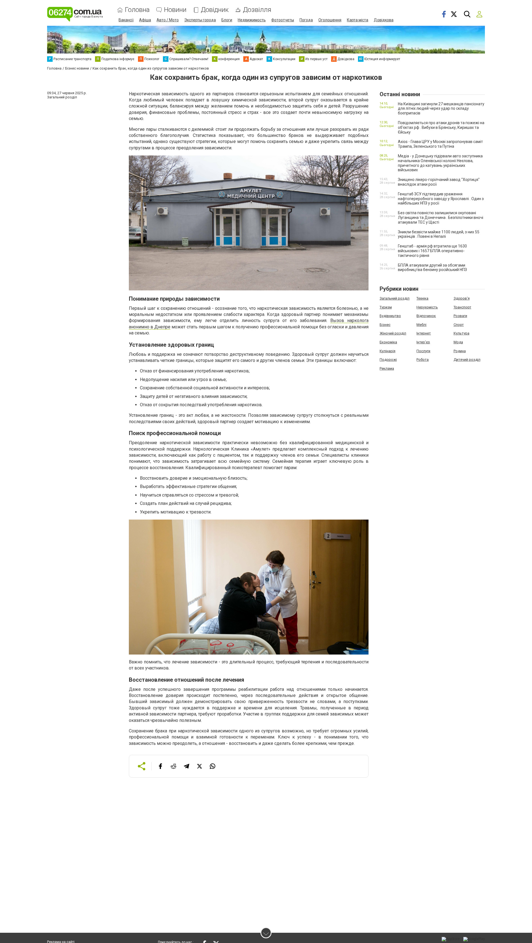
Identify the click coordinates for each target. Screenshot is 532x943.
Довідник (215, 10)
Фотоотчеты (282, 20)
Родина (460, 351)
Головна (137, 10)
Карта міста (357, 20)
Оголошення (329, 20)
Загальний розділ (395, 298)
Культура (461, 333)
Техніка (422, 298)
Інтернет (423, 333)
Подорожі (388, 359)
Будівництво (390, 316)
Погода (306, 20)
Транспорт (462, 307)
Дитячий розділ (467, 359)
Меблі (421, 325)
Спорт (459, 325)
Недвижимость (252, 20)
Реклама (387, 368)
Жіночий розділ (393, 333)
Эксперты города (200, 20)
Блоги (226, 20)
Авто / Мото (168, 20)
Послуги (423, 351)
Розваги (460, 316)
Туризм (386, 307)
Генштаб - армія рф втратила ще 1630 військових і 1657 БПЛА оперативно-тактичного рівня (432, 251)
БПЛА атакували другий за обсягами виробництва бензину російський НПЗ (432, 267)
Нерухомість (427, 307)
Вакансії (126, 20)
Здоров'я (462, 298)
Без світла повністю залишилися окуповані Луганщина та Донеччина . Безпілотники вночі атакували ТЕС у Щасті (440, 217)
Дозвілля (257, 10)
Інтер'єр (423, 342)
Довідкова (383, 20)
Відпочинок (426, 316)
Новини (175, 10)
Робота (422, 359)
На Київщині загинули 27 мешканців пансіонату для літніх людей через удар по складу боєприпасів (441, 109)
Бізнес (385, 325)
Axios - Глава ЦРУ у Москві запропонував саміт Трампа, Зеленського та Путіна (440, 144)
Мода (458, 342)
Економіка (388, 342)
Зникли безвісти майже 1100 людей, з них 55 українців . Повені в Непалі (438, 234)
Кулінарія (387, 351)
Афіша (145, 20)
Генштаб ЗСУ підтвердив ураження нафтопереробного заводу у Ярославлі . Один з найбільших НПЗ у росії (441, 199)
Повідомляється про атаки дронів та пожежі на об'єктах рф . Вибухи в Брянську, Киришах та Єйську (441, 127)
